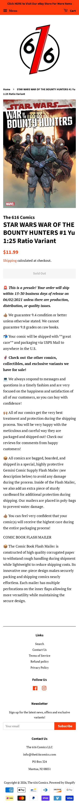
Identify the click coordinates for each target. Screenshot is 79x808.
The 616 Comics (38, 782)
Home (6, 89)
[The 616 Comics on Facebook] (35, 689)
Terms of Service (39, 656)
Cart (72, 11)
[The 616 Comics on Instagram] (44, 689)
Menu (12, 11)
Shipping (10, 260)
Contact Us (39, 650)
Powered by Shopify (62, 782)
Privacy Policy (40, 667)
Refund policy (40, 661)
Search (39, 644)
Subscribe (65, 726)
